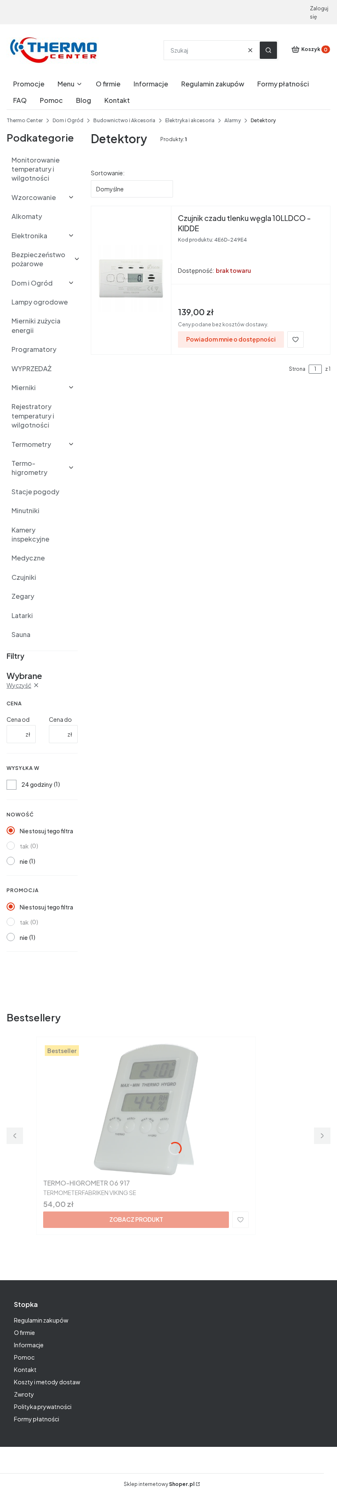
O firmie (24, 1332)
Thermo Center (25, 120)
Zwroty (24, 1394)
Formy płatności (36, 1419)
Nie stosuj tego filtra (46, 831)
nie (24, 861)
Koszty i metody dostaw (47, 1382)
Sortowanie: (108, 173)
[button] (268, 50)
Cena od (18, 719)
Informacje (29, 1345)
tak (24, 846)
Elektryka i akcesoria (190, 120)
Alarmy (232, 120)
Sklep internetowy (159, 1484)
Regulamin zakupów (41, 1320)
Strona (297, 369)
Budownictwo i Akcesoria (124, 120)
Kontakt (25, 1369)
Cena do (60, 719)
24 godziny (36, 784)
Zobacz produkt (136, 1219)
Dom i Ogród (68, 120)
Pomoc (24, 1357)
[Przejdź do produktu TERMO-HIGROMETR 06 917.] (146, 1109)
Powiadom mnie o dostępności (231, 339)
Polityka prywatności (43, 1406)
